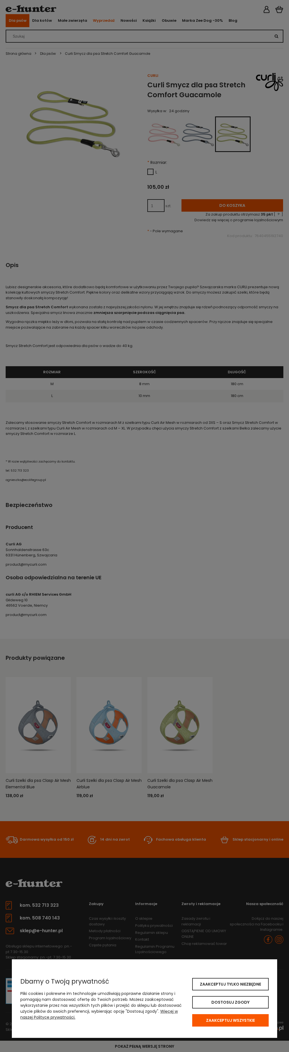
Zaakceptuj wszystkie (230, 1020)
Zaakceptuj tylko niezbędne (230, 984)
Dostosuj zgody (230, 1002)
